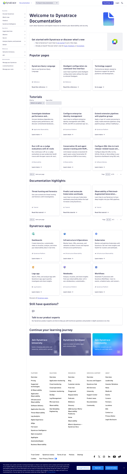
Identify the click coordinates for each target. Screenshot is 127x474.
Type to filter (49, 100)
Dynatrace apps (43, 298)
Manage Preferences (83, 467)
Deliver (5, 44)
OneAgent (71, 46)
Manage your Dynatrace (9, 62)
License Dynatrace (8, 66)
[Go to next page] (121, 174)
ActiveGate (80, 46)
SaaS (65, 46)
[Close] (124, 468)
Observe (5, 34)
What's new (6, 17)
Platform (5, 20)
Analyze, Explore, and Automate (12, 41)
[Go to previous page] (117, 174)
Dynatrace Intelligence (9, 24)
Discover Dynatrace (8, 14)
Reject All (98, 467)
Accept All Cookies (111, 467)
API (4, 55)
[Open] (24, 14)
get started (61, 43)
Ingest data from (7, 31)
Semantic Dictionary (9, 52)
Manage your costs (8, 69)
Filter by (31, 100)
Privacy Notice (51, 472)
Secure (5, 38)
